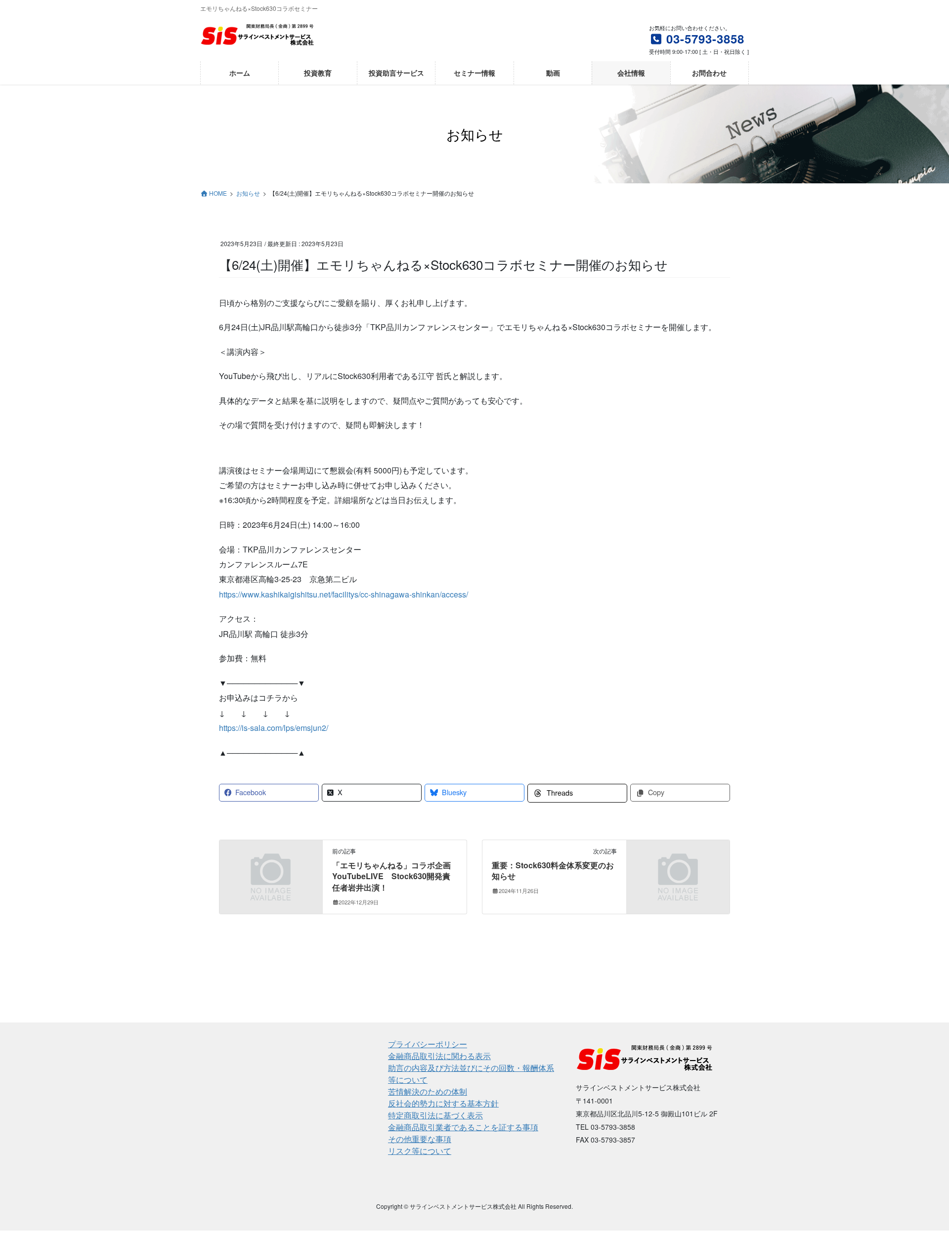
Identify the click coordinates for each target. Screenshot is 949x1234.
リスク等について (419, 1150)
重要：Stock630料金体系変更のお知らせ (553, 870)
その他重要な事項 (419, 1139)
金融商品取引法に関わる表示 (439, 1056)
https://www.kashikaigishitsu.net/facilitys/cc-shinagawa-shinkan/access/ (343, 594)
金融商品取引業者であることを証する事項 (463, 1127)
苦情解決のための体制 (427, 1091)
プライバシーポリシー (427, 1044)
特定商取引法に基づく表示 (435, 1115)
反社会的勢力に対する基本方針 (443, 1103)
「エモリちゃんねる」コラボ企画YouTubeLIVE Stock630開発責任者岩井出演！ (391, 876)
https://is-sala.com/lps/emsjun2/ (273, 727)
